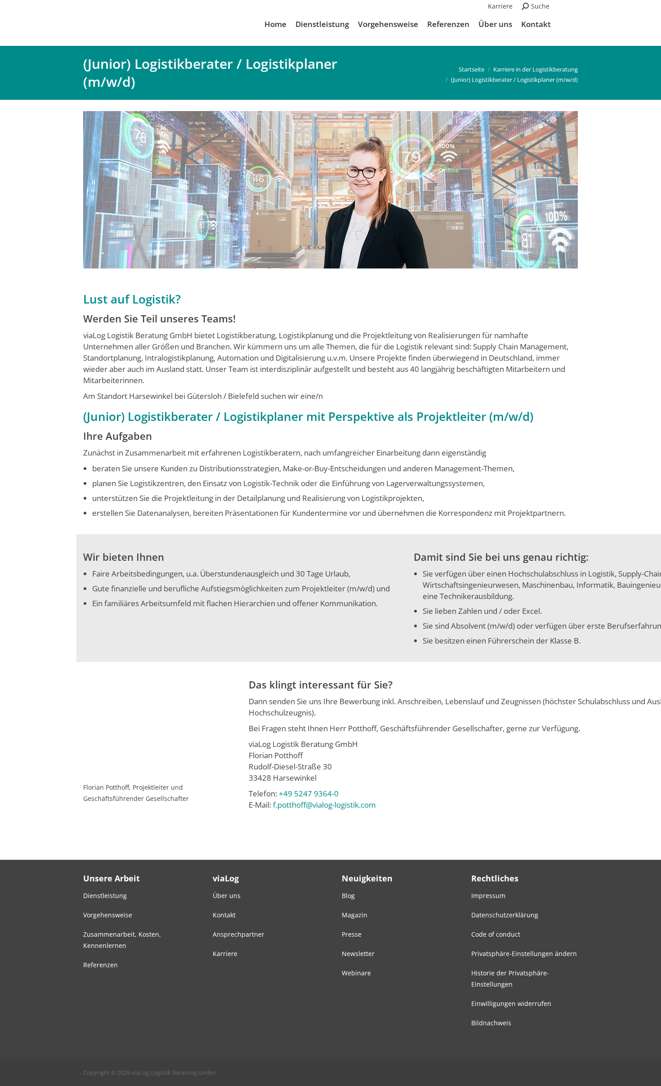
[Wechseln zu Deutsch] (568, 6)
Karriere (500, 6)
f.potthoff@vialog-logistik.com (324, 805)
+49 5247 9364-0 (309, 793)
